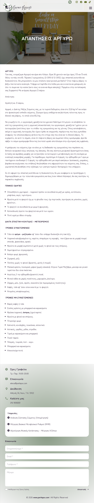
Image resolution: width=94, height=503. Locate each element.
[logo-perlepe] (17, 7)
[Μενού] (91, 8)
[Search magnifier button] (70, 2)
